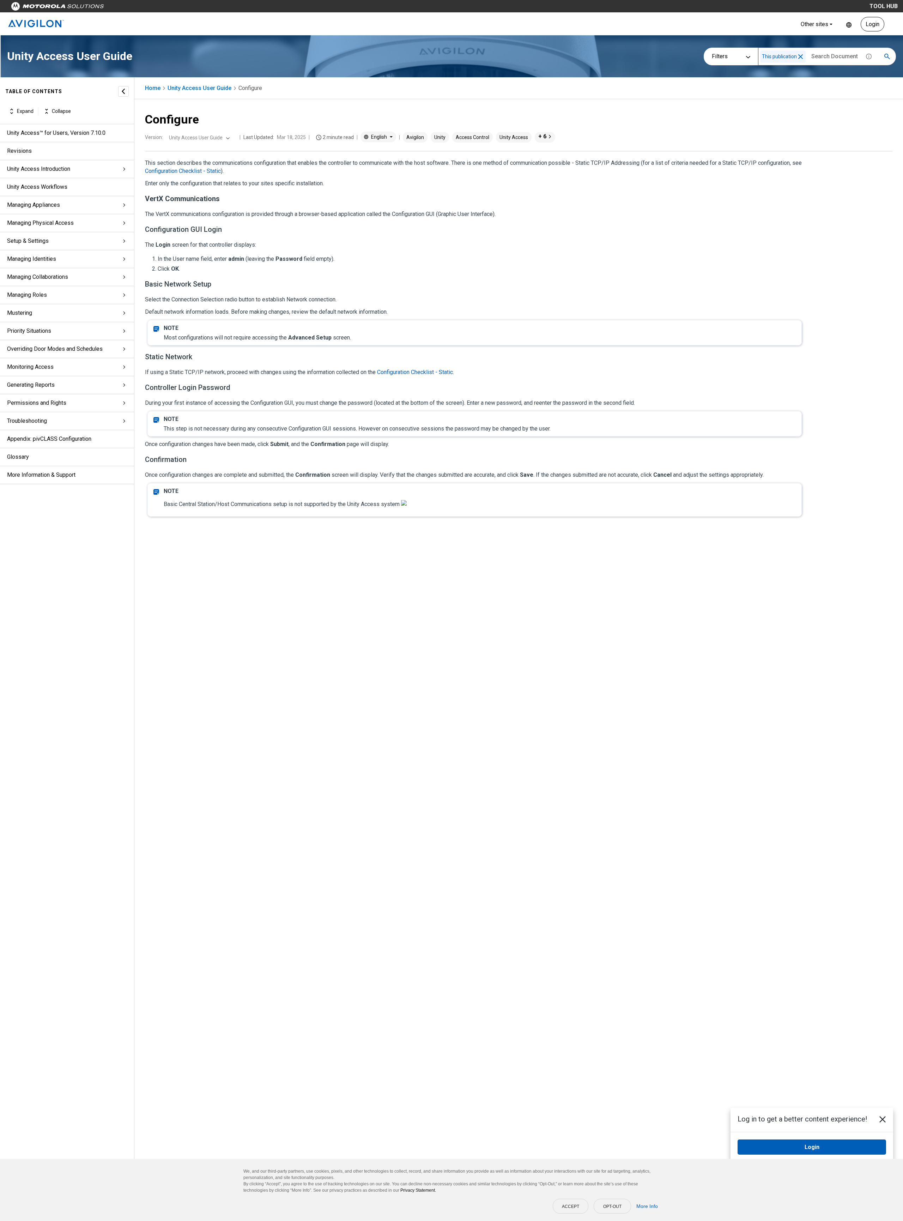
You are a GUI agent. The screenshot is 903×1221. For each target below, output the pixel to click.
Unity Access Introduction (38, 169)
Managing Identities (31, 258)
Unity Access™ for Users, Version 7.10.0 (56, 133)
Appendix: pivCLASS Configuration (49, 438)
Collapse (61, 111)
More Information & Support (41, 474)
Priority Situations (29, 330)
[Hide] (123, 91)
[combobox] (198, 137)
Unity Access (513, 137)
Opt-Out (612, 1206)
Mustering (19, 312)
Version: (154, 137)
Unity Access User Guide (199, 88)
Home (152, 88)
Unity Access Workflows (37, 187)
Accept (570, 1206)
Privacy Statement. (418, 1190)
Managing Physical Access (40, 222)
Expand (25, 111)
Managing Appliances (33, 205)
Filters (720, 56)
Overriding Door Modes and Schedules (55, 348)
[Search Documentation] (887, 56)
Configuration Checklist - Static (183, 171)
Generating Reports (31, 384)
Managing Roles (27, 294)
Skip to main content (135, 8)
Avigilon (415, 137)
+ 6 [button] (542, 136)
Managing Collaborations (37, 276)
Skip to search (185, 8)
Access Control (472, 137)
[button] (800, 56)
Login (872, 24)
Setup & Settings (28, 240)
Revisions (19, 151)
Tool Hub (883, 6)
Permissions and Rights (36, 402)
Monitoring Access (30, 366)
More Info (647, 1206)
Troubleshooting (27, 420)
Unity (440, 137)
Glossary (18, 456)
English (849, 24)
